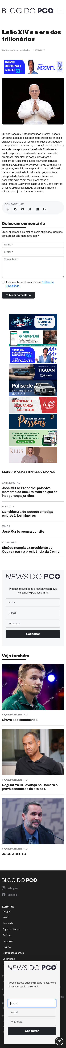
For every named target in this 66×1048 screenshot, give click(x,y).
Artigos (7, 911)
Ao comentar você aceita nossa (30, 284)
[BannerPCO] (33, 454)
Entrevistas (9, 959)
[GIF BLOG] (33, 404)
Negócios (8, 941)
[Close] (56, 965)
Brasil (5, 917)
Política (7, 935)
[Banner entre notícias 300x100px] (33, 354)
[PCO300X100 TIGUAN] (33, 371)
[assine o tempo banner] (33, 437)
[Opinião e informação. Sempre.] (28, 10)
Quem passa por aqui (13, 953)
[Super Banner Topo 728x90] (33, 67)
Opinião (7, 947)
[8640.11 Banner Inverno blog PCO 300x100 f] (33, 321)
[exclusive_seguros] (33, 421)
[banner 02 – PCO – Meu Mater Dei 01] (33, 338)
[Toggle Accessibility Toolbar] (59, 1041)
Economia (8, 923)
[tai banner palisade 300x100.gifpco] (33, 388)
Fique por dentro (11, 929)
